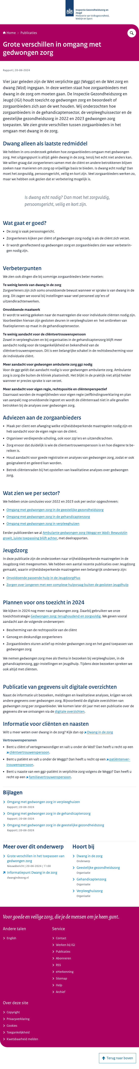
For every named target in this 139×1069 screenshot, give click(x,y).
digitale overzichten (70, 711)
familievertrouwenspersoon (50, 777)
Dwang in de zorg (100, 732)
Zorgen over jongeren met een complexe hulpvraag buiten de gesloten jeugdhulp (68, 585)
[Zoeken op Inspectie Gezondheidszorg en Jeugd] (131, 33)
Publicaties (28, 33)
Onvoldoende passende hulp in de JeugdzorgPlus (43, 578)
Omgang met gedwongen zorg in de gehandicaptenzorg (48, 517)
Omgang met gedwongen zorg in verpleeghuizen (43, 524)
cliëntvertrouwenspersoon (29, 752)
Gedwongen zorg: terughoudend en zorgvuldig (66, 616)
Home (11, 33)
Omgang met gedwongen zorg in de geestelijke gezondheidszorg (55, 510)
